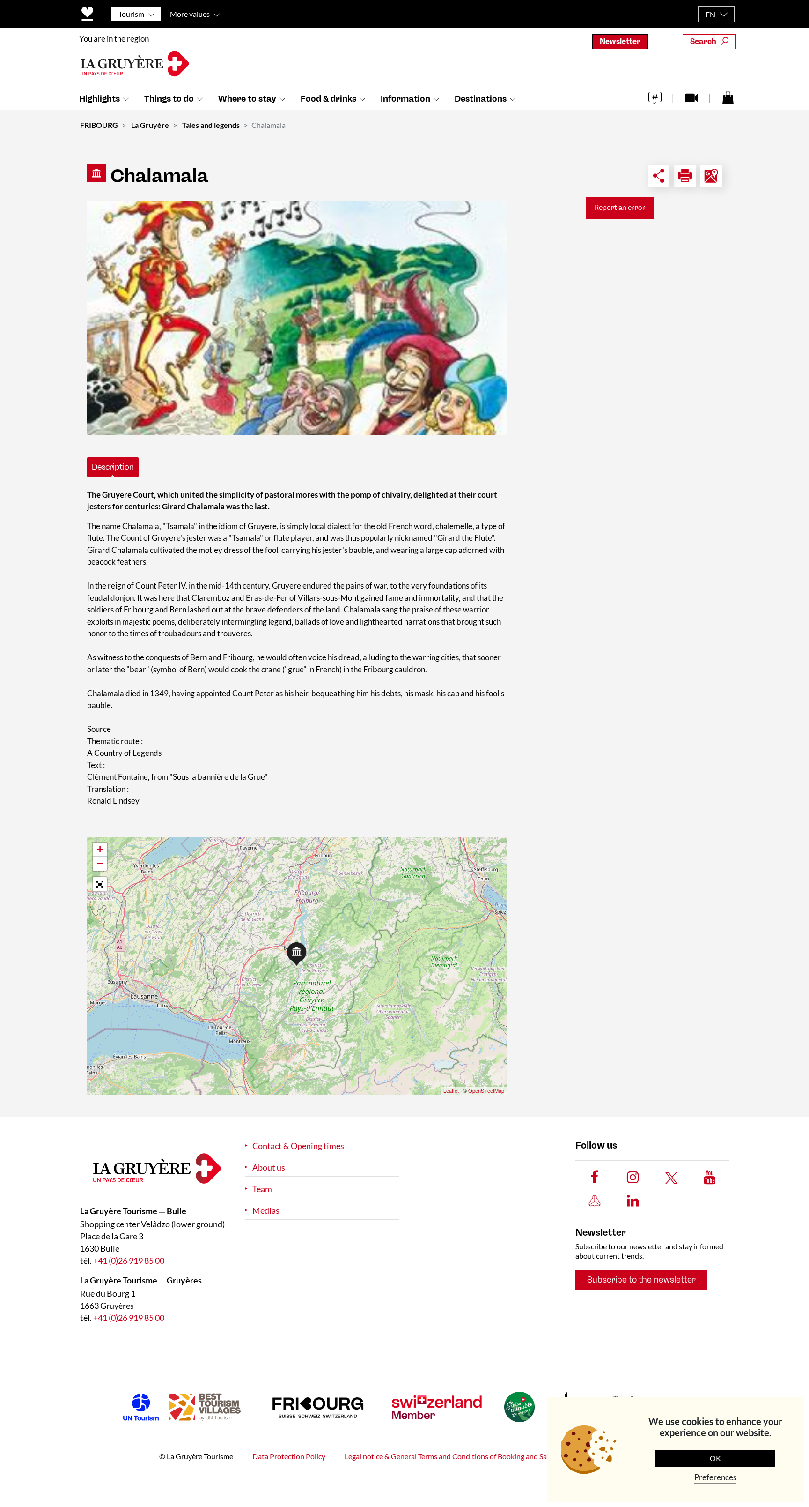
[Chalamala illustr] (297, 318)
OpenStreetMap (486, 1090)
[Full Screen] (100, 884)
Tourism (131, 13)
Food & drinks (328, 99)
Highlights (99, 99)
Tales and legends (211, 124)
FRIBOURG (99, 124)
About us (268, 1167)
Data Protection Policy (288, 1456)
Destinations (481, 99)
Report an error (620, 207)
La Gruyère (150, 124)
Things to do (169, 99)
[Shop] (728, 97)
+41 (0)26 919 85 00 (128, 1260)
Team (262, 1189)
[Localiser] (711, 176)
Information (405, 99)
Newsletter (620, 41)
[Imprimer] (685, 176)
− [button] (100, 863)
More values (190, 13)
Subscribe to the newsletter (641, 1280)
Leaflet (451, 1090)
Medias (265, 1211)
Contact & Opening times (298, 1146)
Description (113, 466)
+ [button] (100, 849)
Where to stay (247, 99)
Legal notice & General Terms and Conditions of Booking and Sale (448, 1456)
